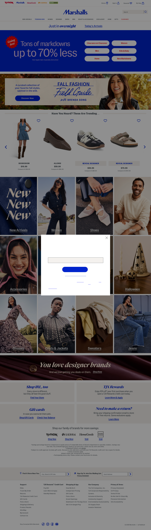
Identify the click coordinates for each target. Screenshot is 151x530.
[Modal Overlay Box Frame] (75, 265)
